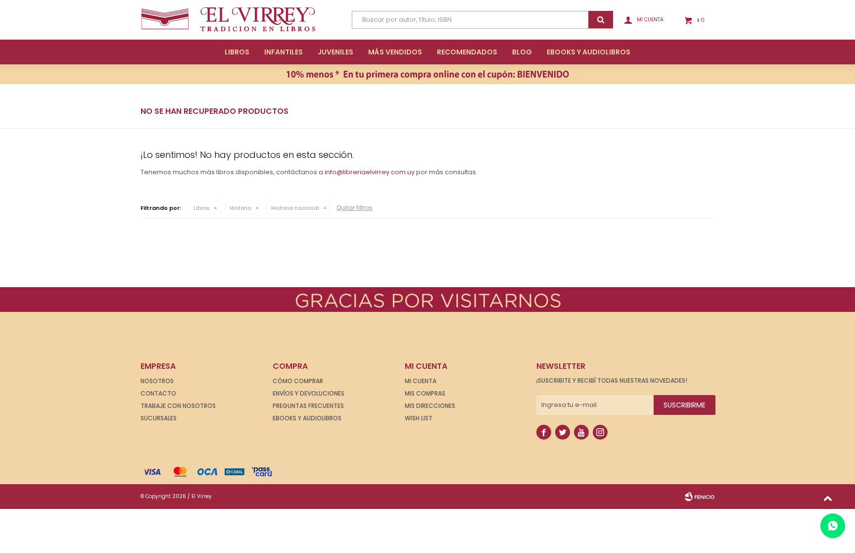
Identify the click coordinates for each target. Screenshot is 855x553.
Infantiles (283, 52)
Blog (522, 52)
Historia (240, 208)
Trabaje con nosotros (178, 406)
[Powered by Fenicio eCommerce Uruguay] (699, 496)
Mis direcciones (430, 406)
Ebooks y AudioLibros (588, 52)
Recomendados (467, 52)
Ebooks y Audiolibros (307, 418)
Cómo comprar (298, 381)
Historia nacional (295, 208)
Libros (237, 52)
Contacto (158, 393)
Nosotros (157, 381)
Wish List (418, 418)
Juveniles (335, 52)
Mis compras (425, 393)
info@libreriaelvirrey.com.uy (370, 172)
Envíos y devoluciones (308, 393)
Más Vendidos (395, 52)
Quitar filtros (354, 207)
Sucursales (159, 418)
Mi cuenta (420, 381)
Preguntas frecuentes (308, 406)
